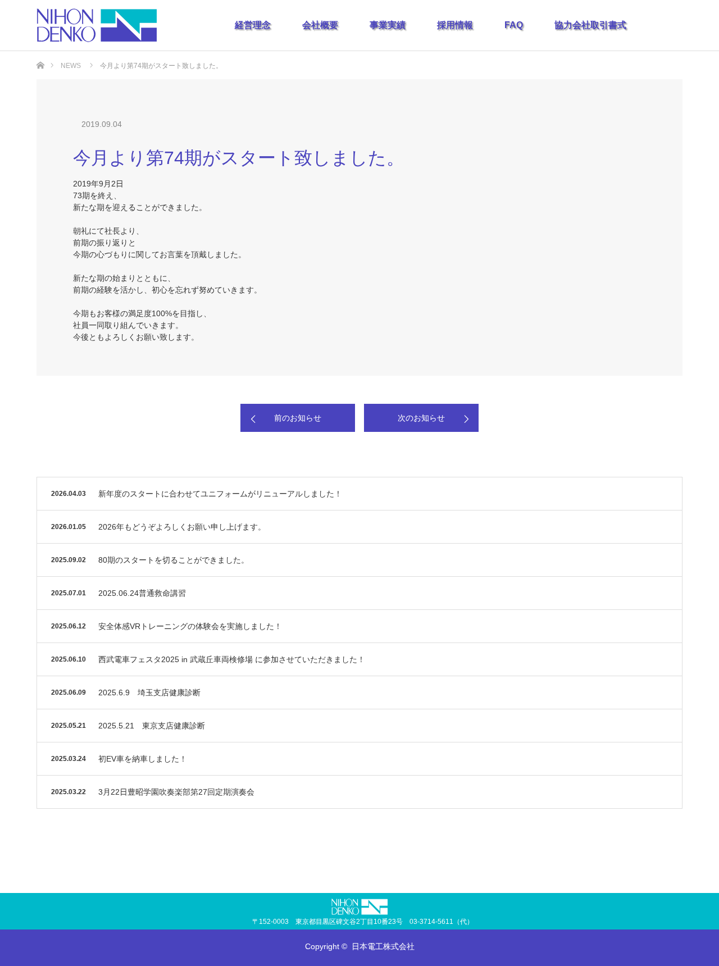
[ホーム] (40, 55)
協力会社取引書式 (590, 25)
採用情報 (455, 25)
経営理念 (253, 25)
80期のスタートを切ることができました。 (173, 559)
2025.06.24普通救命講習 (142, 593)
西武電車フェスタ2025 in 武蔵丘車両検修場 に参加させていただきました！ (231, 659)
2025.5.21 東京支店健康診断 (151, 725)
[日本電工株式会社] (97, 25)
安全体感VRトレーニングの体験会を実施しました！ (190, 626)
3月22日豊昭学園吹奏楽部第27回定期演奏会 (176, 791)
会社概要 (320, 25)
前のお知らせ (297, 417)
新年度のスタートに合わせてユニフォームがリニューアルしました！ (220, 493)
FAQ (513, 25)
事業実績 (388, 25)
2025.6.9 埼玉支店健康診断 (149, 692)
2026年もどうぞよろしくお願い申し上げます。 (182, 526)
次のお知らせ (421, 417)
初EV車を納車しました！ (142, 758)
